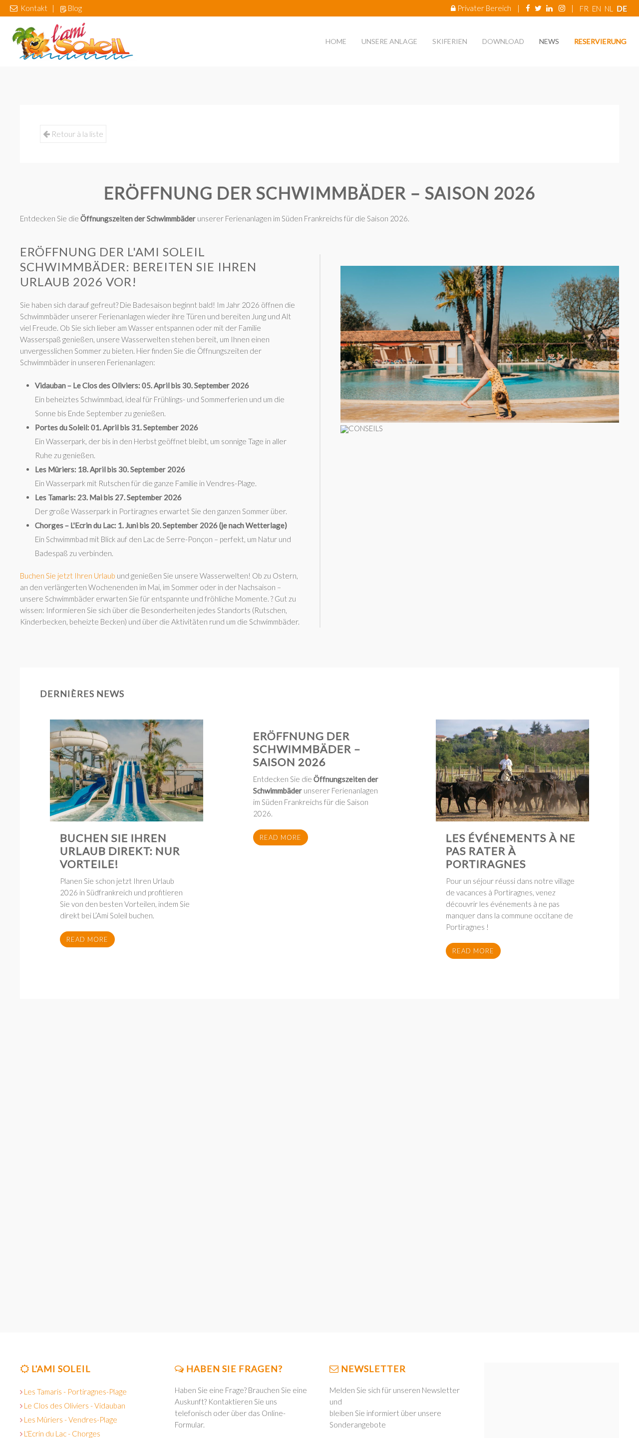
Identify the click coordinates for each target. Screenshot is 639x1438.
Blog (75, 7)
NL (610, 8)
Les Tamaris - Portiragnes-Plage (75, 1391)
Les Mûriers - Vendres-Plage (70, 1419)
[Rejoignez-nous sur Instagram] (562, 7)
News (549, 41)
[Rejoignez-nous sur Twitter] (538, 7)
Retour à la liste (76, 133)
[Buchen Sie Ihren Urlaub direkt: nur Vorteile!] (126, 770)
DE (622, 8)
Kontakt (33, 7)
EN (597, 8)
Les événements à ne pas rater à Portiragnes (511, 850)
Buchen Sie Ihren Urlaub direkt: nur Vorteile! (120, 850)
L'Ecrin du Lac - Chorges (62, 1433)
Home (335, 41)
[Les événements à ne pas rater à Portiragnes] (512, 770)
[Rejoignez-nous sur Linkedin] (549, 7)
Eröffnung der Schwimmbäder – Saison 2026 (307, 748)
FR (585, 8)
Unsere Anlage (389, 41)
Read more (87, 939)
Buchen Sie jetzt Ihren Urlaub (67, 575)
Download (503, 41)
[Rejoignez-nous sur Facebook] (528, 7)
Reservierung (600, 41)
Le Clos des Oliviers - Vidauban (74, 1405)
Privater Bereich (484, 7)
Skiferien (449, 41)
